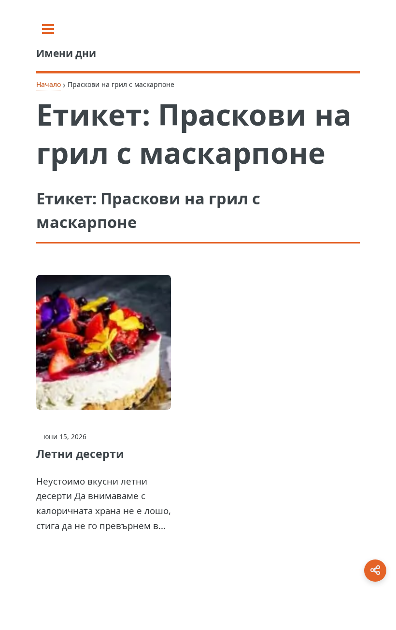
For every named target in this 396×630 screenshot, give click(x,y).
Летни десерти (80, 453)
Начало (48, 84)
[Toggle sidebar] (48, 29)
